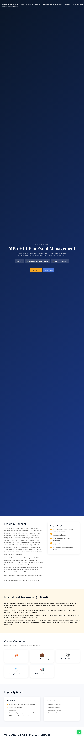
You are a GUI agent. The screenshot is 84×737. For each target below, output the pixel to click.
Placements (58, 4)
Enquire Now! (49, 270)
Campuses (37, 4)
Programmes (29, 4)
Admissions (45, 4)
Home (22, 4)
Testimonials (67, 4)
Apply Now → (36, 270)
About (52, 4)
